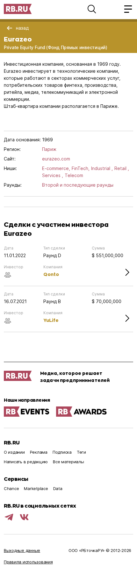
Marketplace (36, 488)
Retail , (121, 168)
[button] (92, 9)
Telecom (74, 175)
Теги (81, 452)
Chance (11, 488)
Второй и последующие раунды (77, 185)
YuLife (51, 320)
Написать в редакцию (26, 461)
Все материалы (68, 461)
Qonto (51, 274)
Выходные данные (22, 550)
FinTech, (81, 168)
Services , (52, 175)
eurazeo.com (56, 158)
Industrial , (102, 168)
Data (57, 488)
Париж (49, 149)
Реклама (38, 452)
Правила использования (28, 561)
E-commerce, (56, 168)
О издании (14, 452)
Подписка (62, 452)
